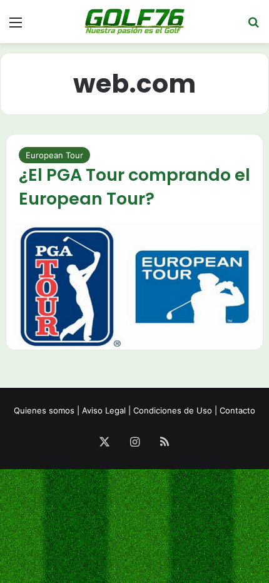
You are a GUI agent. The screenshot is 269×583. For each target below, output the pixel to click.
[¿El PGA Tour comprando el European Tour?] (134, 286)
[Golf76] (134, 21)
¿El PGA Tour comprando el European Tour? (134, 186)
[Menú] (15, 27)
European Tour (54, 155)
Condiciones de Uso (172, 410)
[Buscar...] (253, 27)
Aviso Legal (104, 410)
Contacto (237, 410)
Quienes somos (44, 410)
